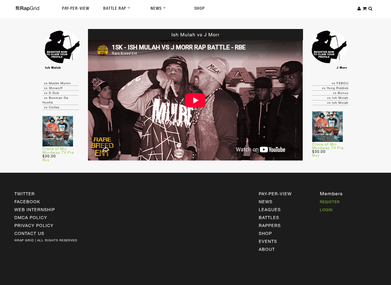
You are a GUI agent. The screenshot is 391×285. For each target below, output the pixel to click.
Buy (46, 159)
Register (330, 201)
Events (268, 241)
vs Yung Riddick (335, 88)
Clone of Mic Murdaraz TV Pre (58, 150)
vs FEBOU (340, 83)
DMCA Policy (30, 217)
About (267, 249)
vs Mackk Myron (57, 83)
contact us (29, 233)
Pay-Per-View (75, 8)
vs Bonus (341, 93)
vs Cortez (52, 107)
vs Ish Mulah (338, 97)
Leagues (270, 209)
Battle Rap (115, 8)
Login (326, 209)
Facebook (27, 201)
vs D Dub (51, 93)
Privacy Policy (33, 225)
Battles (269, 217)
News (157, 8)
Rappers (270, 225)
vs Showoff (53, 88)
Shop (199, 8)
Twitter (24, 193)
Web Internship (34, 209)
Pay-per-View (275, 193)
